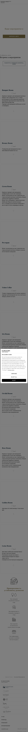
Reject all (14, 377)
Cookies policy (11, 370)
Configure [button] (14, 373)
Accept (14, 380)
